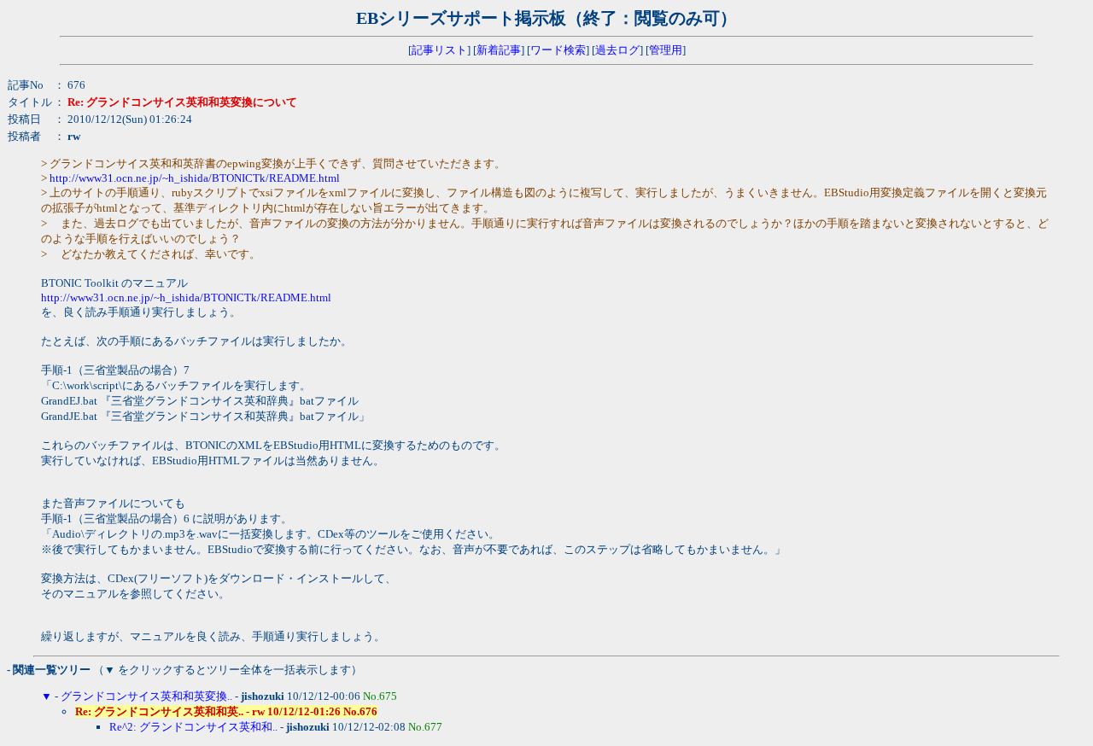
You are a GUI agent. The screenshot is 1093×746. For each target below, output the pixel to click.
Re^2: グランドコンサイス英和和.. (193, 726)
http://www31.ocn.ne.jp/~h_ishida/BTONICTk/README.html (195, 178)
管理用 (665, 50)
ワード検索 (558, 50)
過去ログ (617, 50)
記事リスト (439, 50)
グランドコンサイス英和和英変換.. (146, 696)
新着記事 (498, 50)
